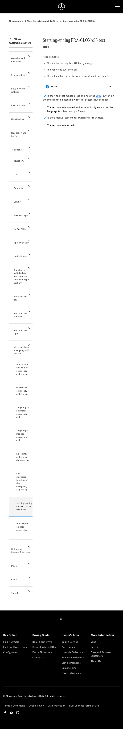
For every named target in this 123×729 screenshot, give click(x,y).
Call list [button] (17, 201)
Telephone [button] (16, 149)
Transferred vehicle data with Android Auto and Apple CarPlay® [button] (21, 276)
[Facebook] (5, 713)
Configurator (10, 652)
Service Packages (71, 662)
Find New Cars (11, 642)
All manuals (15, 21)
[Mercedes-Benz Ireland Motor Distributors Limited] (61, 6)
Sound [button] (14, 593)
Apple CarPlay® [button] (21, 242)
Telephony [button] (19, 160)
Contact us (38, 657)
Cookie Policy (36, 705)
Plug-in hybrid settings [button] (18, 90)
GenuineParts (69, 668)
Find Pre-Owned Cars (15, 647)
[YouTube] (11, 713)
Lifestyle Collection (72, 652)
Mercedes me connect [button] (20, 315)
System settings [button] (19, 75)
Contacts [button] (18, 188)
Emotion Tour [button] (18, 105)
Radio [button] (14, 579)
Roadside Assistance (73, 657)
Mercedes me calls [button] (20, 298)
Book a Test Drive (42, 642)
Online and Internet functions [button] (20, 551)
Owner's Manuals (71, 673)
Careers (95, 647)
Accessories (68, 647)
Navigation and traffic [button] (18, 134)
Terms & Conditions (14, 705)
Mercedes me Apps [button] (20, 332)
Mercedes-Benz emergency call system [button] (21, 350)
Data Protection (56, 705)
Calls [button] (16, 174)
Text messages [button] (21, 215)
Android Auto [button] (20, 256)
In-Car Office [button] (20, 229)
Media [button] (14, 565)
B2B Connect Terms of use (84, 705)
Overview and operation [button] (18, 60)
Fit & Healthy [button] (17, 119)
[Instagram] (18, 713)
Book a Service (70, 642)
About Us (96, 661)
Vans (93, 642)
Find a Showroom (42, 652)
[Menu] (117, 6)
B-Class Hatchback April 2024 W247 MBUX (42, 21)
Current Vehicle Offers (44, 647)
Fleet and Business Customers (101, 654)
